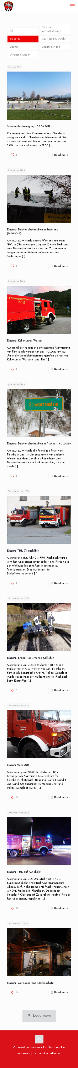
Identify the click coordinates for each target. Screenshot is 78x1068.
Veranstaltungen (20, 54)
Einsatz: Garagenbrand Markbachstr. (30, 983)
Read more (61, 155)
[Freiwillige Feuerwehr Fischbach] (8, 6)
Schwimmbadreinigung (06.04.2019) (29, 126)
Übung (14, 47)
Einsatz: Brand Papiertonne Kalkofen (30, 658)
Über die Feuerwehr (54, 39)
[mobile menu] (72, 6)
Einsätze (15, 39)
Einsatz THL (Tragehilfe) (23, 550)
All (11, 31)
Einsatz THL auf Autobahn (24, 872)
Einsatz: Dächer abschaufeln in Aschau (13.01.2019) (39, 443)
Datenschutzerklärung (47, 1053)
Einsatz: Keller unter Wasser (24, 340)
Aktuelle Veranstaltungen (52, 29)
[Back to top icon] (39, 1039)
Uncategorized (51, 47)
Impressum (23, 1053)
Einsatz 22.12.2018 (18, 765)
